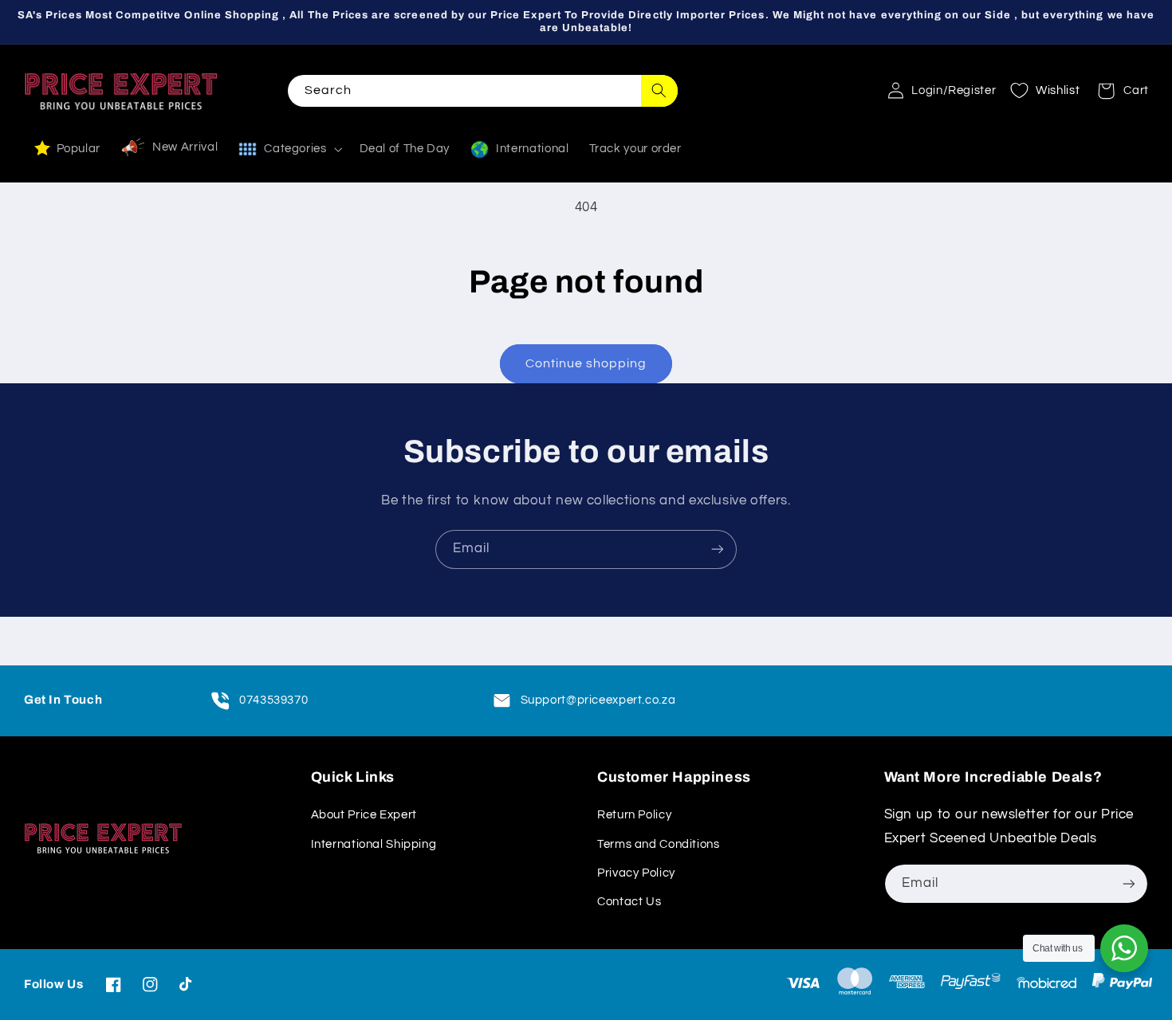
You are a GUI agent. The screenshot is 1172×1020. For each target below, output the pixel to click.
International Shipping (374, 844)
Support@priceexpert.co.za (598, 700)
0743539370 (273, 700)
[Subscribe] (717, 549)
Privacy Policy (636, 873)
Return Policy (634, 815)
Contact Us (629, 902)
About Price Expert (364, 815)
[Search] (659, 91)
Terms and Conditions (658, 844)
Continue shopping (586, 363)
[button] (1117, 91)
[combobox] (483, 91)
